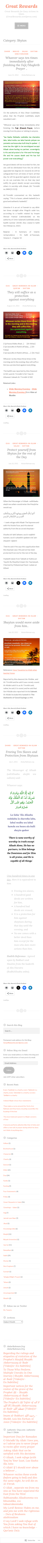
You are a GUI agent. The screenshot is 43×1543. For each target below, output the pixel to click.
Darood (6, 1165)
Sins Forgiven (21, 54)
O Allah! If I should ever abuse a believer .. (20, 1469)
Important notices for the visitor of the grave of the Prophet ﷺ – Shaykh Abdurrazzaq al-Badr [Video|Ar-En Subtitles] (18, 1392)
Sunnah (6, 1272)
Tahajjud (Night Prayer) (11, 1277)
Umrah (5, 1288)
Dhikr (7, 51)
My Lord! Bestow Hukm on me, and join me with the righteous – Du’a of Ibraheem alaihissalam (21, 1512)
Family (5, 1181)
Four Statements (9, 1191)
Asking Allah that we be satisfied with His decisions (19, 1452)
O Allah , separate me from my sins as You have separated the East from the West (21, 1491)
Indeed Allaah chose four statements (17, 1101)
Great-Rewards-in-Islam (24, 286)
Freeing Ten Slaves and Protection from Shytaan (21, 753)
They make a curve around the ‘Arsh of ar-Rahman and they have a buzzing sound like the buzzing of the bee (20, 1108)
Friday (5, 1197)
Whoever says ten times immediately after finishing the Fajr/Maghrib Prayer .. (21, 63)
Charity (6, 1159)
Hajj (4, 1213)
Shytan (34, 51)
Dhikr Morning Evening (19, 389)
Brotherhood (8, 1149)
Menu (23, 25)
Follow (9, 1070)
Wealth (6, 1298)
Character (7, 1154)
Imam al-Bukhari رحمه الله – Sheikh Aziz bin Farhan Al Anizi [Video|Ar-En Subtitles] (20, 1419)
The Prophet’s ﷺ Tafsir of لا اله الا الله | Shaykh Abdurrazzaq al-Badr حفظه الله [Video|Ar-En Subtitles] (21, 1407)
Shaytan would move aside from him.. (21, 624)
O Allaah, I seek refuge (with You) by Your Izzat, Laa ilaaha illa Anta (20, 1460)
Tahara (5, 1282)
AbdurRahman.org (28, 75)
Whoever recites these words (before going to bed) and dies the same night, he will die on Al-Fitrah (20, 1479)
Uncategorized (8, 1293)
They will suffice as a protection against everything (21, 295)
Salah (25, 51)
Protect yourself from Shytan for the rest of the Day (21, 453)
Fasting (6, 1186)
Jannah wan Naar (9, 1218)
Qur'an (16, 288)
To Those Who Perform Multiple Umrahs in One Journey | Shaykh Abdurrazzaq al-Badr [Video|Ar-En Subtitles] (21, 1376)
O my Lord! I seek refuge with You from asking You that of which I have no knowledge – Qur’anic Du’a (20, 1525)
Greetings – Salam (10, 1207)
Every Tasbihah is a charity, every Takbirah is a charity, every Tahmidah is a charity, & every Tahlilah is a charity (20, 1092)
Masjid (16, 51)
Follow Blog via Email (17, 1050)
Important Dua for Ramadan (20, 1436)
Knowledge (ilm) (9, 1229)
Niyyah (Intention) (10, 1239)
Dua (8, 286)
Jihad (5, 1223)
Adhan (5, 1143)
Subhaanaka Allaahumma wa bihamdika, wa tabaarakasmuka (20, 1501)
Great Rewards (21, 6)
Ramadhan (7, 1250)
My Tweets (7, 1310)
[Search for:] (21, 1031)
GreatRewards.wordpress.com (15, 1043)
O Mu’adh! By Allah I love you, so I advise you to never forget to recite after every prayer (20, 1443)
